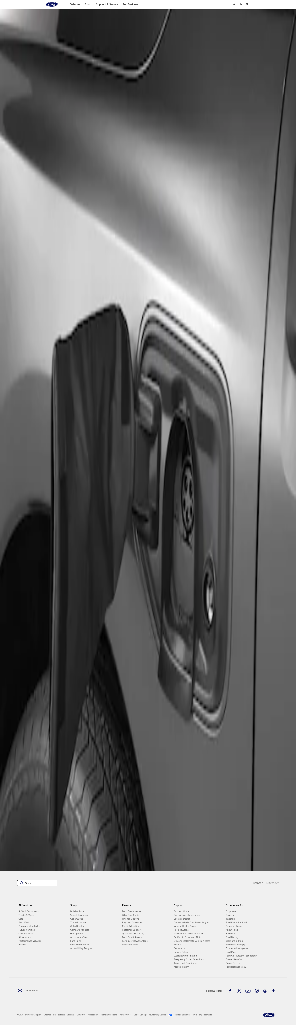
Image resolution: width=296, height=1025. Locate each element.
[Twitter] (239, 991)
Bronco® (258, 883)
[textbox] (37, 883)
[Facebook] (231, 991)
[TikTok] (273, 991)
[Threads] (265, 991)
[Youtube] (248, 991)
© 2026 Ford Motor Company (29, 1015)
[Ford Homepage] (269, 1015)
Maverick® (272, 883)
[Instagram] (257, 991)
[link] (47, 1015)
